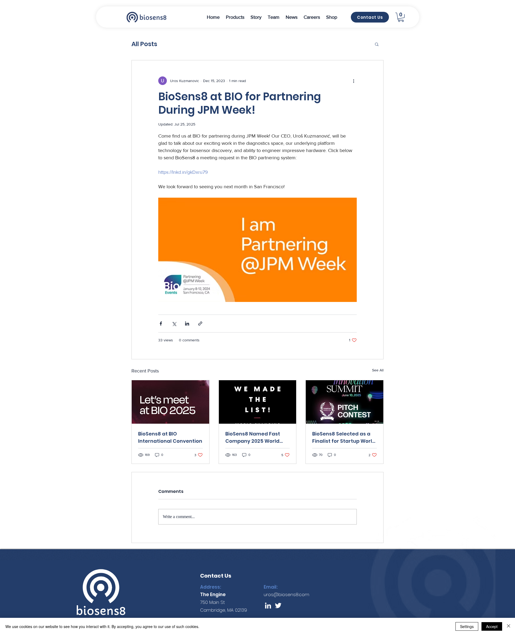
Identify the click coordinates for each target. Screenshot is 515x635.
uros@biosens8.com (286, 594)
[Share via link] (200, 323)
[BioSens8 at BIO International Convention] (170, 402)
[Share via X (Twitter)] (173, 323)
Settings (467, 626)
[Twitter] (278, 605)
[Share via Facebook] (160, 323)
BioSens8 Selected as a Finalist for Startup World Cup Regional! (344, 437)
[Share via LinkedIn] (187, 323)
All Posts (144, 44)
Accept (492, 626)
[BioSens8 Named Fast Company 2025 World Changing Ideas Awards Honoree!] (257, 402)
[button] (235, 17)
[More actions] (353, 80)
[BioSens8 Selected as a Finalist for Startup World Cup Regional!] (344, 402)
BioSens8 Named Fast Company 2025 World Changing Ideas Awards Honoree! (252, 437)
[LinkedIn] (268, 605)
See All (378, 370)
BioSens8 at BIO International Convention (170, 437)
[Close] (508, 626)
